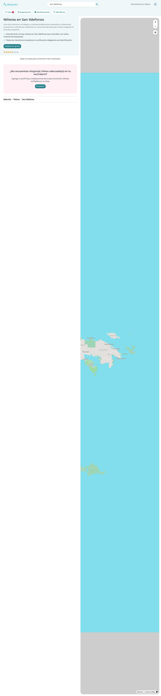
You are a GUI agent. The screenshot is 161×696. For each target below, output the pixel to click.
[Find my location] (155, 32)
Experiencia (25, 12)
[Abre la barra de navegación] (155, 4)
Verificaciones (43, 12)
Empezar (40, 86)
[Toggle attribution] (157, 692)
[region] (119, 356)
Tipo (10, 12)
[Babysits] (11, 4)
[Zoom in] (155, 22)
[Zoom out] (155, 26)
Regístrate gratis (12, 46)
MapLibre (140, 692)
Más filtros (60, 12)
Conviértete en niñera (140, 4)
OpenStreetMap (150, 692)
